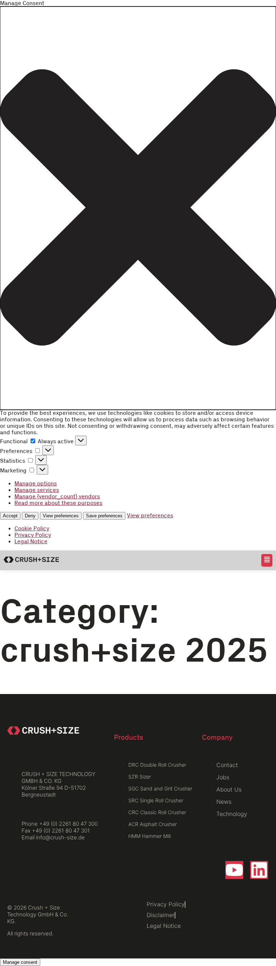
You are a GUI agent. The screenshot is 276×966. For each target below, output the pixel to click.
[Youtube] (234, 870)
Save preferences (104, 515)
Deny (30, 515)
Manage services (36, 490)
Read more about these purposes (58, 503)
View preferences (61, 515)
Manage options (35, 483)
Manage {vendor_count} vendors (57, 496)
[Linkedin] (259, 870)
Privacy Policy (32, 535)
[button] (138, 208)
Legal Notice (30, 541)
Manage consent (20, 962)
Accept (10, 515)
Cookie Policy (31, 528)
